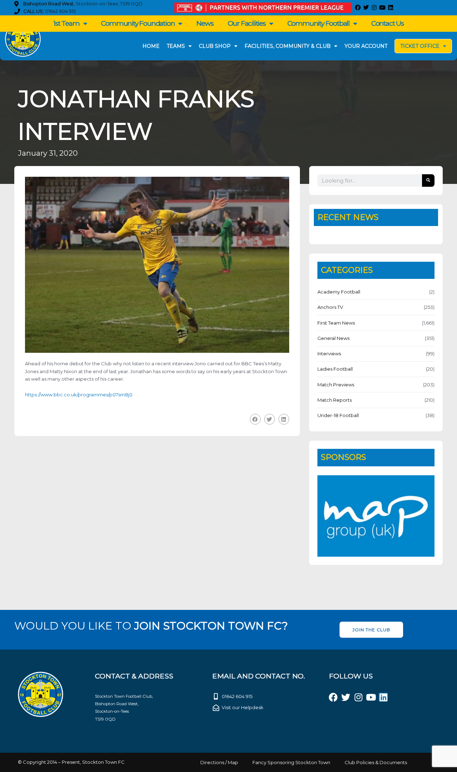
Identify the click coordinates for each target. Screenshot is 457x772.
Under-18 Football (338, 415)
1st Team (66, 23)
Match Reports (334, 400)
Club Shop (215, 46)
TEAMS (176, 46)
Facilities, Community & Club (288, 46)
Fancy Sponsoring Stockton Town (291, 762)
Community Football (318, 23)
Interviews (329, 353)
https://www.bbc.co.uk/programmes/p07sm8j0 (78, 394)
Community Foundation (138, 23)
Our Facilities (247, 23)
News (204, 23)
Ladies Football (335, 369)
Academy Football (338, 292)
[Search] (428, 180)
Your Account (366, 46)
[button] (255, 419)
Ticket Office (420, 46)
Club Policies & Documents (376, 762)
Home (151, 46)
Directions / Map (219, 762)
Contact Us (387, 23)
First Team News (336, 323)
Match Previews (335, 384)
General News (333, 338)
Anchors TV (330, 307)
